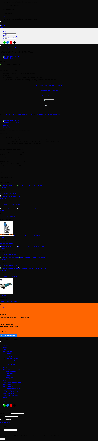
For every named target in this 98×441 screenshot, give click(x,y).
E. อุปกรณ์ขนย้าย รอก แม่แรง (10, 380)
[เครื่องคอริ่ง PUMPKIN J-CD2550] (11, 56)
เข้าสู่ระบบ (8, 419)
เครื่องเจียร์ (8, 366)
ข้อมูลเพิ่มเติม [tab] (6, 127)
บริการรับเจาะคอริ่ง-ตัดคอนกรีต (11, 391)
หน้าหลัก (2, 48)
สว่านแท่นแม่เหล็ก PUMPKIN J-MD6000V (10, 204)
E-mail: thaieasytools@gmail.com (49, 90)
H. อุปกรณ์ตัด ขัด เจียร (8, 386)
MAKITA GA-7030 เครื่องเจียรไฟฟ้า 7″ (9, 301)
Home (4, 31)
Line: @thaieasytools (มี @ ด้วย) (49, 95)
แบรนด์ (4, 33)
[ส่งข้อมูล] (3, 40)
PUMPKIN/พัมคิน (14, 48)
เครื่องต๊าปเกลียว (10, 373)
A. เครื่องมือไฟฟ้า (9, 114)
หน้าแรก (5, 307)
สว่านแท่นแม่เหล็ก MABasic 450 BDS (9, 265)
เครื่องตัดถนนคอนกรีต (11, 371)
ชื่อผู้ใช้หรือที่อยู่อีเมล (5, 413)
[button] (5, 16)
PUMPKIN (39, 114)
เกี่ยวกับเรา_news (7, 345)
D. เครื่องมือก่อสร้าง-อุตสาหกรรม (11, 369)
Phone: (38, 86)
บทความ (5, 35)
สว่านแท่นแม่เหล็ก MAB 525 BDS (8, 244)
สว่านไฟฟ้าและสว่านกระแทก (12, 360)
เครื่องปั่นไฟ (8, 375)
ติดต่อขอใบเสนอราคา (8, 393)
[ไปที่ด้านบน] (0, 341)
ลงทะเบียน (3, 439)
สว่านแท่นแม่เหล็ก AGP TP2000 (8, 193)
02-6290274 (59, 86)
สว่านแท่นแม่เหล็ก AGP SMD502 (7, 217)
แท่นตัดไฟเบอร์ (9, 377)
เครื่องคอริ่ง (25, 114)
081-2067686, (52, 86)
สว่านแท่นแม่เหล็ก (10, 357)
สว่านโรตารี (8, 362)
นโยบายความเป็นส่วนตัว (69, 436)
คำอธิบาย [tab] (5, 125)
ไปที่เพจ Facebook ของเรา (8, 335)
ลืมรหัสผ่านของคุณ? (5, 422)
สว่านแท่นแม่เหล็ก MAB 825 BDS (8, 254)
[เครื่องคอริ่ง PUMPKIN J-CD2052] (11, 58)
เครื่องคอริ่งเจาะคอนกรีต (55, 114)
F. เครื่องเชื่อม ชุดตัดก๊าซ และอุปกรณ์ (12, 382)
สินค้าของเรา (6, 309)
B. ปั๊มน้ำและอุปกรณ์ (8, 368)
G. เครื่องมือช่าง (7, 384)
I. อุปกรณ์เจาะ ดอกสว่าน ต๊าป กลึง (11, 388)
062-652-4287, (43, 86)
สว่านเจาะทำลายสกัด (10, 364)
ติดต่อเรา (5, 38)
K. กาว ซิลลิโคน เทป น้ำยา (9, 390)
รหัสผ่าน (2, 416)
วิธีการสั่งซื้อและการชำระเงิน (10, 37)
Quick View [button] (3, 187)
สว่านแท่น (8, 379)
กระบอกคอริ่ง (45, 114)
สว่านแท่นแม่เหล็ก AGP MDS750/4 (8, 276)
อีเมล (1, 430)
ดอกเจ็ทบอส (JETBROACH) (12, 359)
